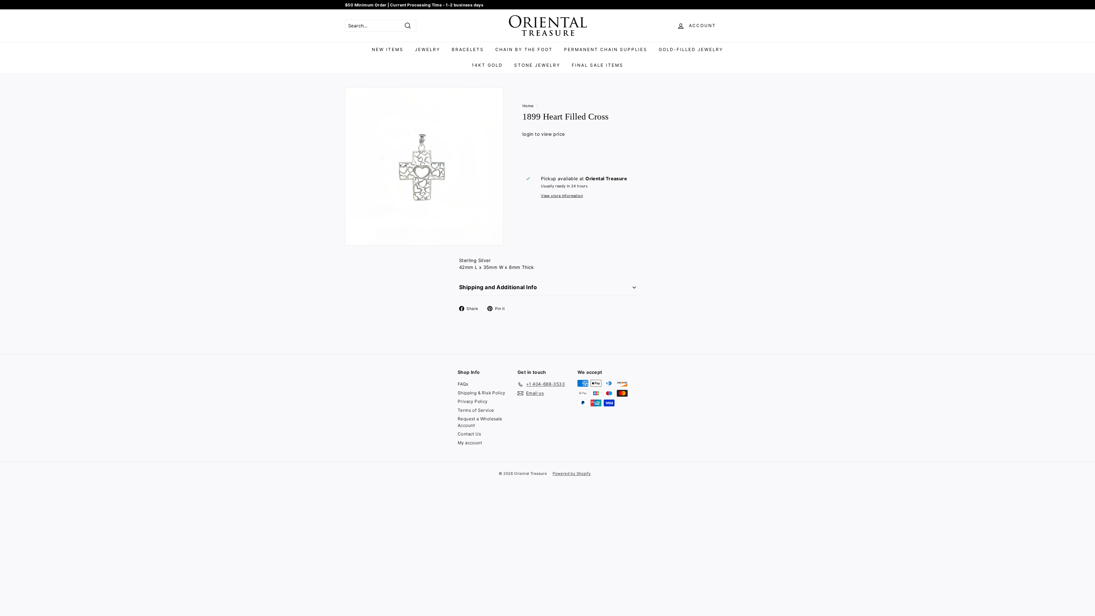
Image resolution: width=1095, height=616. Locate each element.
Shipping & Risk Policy (481, 393)
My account (470, 442)
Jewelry (427, 49)
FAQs (463, 384)
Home (528, 106)
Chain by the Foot (524, 49)
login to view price (543, 134)
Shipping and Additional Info (498, 287)
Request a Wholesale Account (480, 422)
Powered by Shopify (572, 473)
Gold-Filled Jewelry (691, 49)
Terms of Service (476, 410)
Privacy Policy (473, 401)
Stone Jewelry (537, 65)
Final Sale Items (597, 65)
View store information (562, 196)
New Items (387, 49)
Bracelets (468, 49)
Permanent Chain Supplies (605, 49)
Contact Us (469, 434)
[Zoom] (424, 166)
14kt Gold (487, 65)
